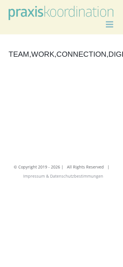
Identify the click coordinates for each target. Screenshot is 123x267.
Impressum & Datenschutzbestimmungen (63, 176)
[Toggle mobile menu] (110, 24)
